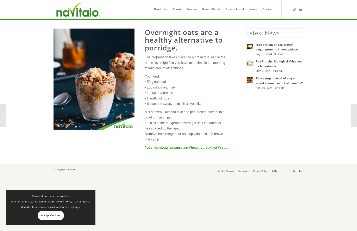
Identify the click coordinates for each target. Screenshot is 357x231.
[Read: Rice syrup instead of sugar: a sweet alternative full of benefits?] (250, 80)
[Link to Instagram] (294, 9)
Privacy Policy (63, 201)
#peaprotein (178, 147)
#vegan (224, 147)
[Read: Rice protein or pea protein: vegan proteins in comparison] (250, 46)
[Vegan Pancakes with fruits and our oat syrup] (354, 115)
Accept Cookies (50, 215)
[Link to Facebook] (288, 9)
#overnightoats (157, 147)
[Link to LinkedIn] (300, 9)
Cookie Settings (70, 207)
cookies (65, 196)
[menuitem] (160, 9)
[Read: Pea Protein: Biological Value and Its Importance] (250, 63)
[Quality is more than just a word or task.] (3, 115)
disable (25, 207)
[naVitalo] (77, 9)
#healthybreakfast (203, 147)
